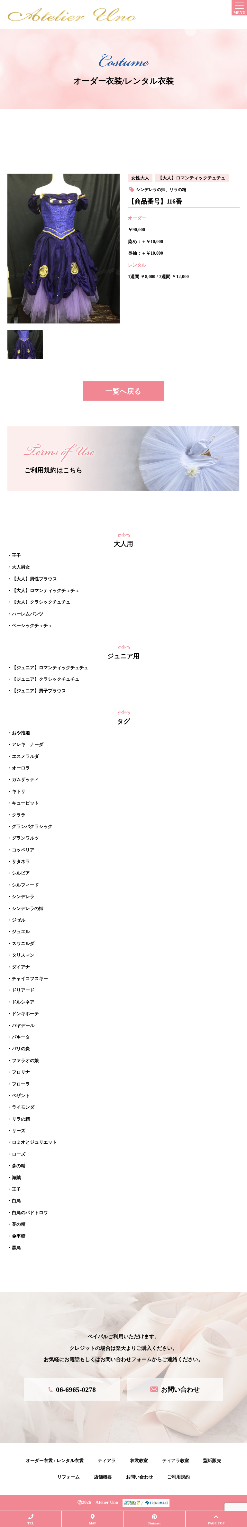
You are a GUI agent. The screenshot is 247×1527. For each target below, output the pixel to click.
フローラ (21, 1084)
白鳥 (16, 1200)
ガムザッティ (25, 779)
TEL (30, 1523)
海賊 (16, 1177)
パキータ (21, 1037)
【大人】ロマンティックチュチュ (191, 178)
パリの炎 (21, 1048)
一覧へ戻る (123, 391)
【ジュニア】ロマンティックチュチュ (50, 667)
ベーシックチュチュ (32, 625)
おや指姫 (21, 733)
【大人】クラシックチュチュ (41, 602)
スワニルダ (23, 943)
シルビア (21, 873)
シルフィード (25, 885)
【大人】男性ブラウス (34, 579)
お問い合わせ (139, 1477)
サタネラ (21, 861)
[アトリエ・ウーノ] (71, 14)
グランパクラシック (32, 826)
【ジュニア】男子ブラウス (39, 690)
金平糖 (18, 1236)
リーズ (18, 1130)
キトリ (18, 791)
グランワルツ (25, 838)
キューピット (25, 803)
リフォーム (68, 1477)
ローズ (18, 1154)
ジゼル (18, 920)
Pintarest (154, 1523)
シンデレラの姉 (150, 189)
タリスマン (23, 955)
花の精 (18, 1224)
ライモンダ (23, 1107)
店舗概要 (103, 1477)
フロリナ (21, 1072)
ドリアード (23, 990)
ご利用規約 (178, 1477)
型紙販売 (212, 1460)
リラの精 (177, 189)
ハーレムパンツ (27, 614)
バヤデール (23, 1025)
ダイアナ (21, 967)
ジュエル (21, 931)
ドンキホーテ (25, 1013)
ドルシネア (23, 1002)
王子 (16, 555)
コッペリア (23, 850)
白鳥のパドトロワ (30, 1212)
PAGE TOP (216, 1523)
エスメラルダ (25, 756)
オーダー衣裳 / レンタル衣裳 (55, 1460)
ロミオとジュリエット (34, 1142)
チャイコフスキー (30, 978)
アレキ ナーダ (27, 744)
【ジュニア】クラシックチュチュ (45, 679)
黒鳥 (16, 1247)
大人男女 (21, 567)
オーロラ (21, 768)
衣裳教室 (139, 1460)
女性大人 (140, 178)
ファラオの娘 (25, 1060)
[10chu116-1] (25, 344)
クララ (18, 815)
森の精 (18, 1165)
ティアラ (107, 1460)
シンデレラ (23, 896)
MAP (92, 1523)
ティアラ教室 (175, 1460)
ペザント (21, 1095)
